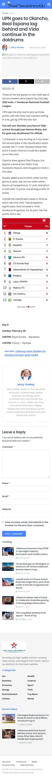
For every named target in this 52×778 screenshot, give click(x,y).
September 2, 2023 (24, 619)
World (30, 698)
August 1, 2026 (23, 607)
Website (6, 509)
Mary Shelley (17, 47)
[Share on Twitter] (26, 81)
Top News (32, 694)
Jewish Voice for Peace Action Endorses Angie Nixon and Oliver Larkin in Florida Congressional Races (33, 583)
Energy (5, 689)
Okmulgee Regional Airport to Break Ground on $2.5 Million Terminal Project (33, 718)
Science (31, 680)
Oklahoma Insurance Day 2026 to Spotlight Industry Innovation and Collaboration (32, 551)
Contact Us (21, 761)
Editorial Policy (27, 765)
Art (3, 676)
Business (6, 680)
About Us (6, 761)
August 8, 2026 (23, 591)
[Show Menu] (3, 4)
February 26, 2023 (37, 47)
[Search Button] (49, 4)
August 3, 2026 (23, 558)
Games (6, 698)
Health (31, 676)
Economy (7, 685)
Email (6, 496)
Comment (8, 446)
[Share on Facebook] (10, 81)
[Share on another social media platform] (42, 81)
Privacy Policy (8, 765)
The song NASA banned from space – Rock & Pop (31, 614)
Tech (30, 689)
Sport (12, 13)
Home (4, 13)
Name (6, 483)
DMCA (34, 761)
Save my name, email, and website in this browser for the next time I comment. (26, 524)
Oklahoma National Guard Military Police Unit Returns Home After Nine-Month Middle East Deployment (31, 735)
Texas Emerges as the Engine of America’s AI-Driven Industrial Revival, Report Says (32, 566)
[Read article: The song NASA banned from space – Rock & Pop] (8, 616)
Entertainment (10, 694)
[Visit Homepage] (26, 4)
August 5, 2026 (23, 573)
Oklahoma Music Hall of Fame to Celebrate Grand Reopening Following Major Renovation (32, 600)
